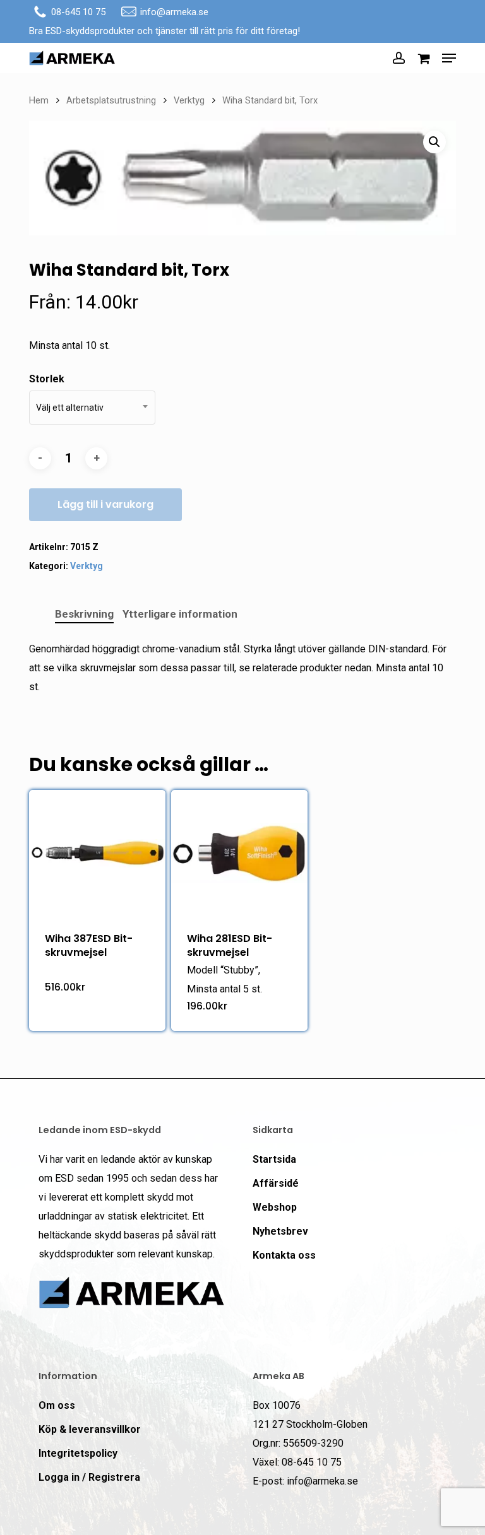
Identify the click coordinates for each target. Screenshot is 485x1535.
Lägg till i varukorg (105, 504)
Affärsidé (276, 1183)
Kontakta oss (284, 1255)
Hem (39, 100)
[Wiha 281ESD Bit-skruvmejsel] (239, 853)
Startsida (274, 1159)
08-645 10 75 (78, 12)
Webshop (275, 1207)
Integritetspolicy (78, 1453)
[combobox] (92, 408)
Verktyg (189, 100)
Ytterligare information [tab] (180, 614)
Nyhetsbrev (280, 1231)
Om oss (57, 1405)
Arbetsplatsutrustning (111, 100)
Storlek (46, 379)
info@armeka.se (174, 12)
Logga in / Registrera (89, 1477)
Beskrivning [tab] (84, 614)
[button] (449, 58)
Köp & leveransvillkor (90, 1429)
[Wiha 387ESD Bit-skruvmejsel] (97, 853)
